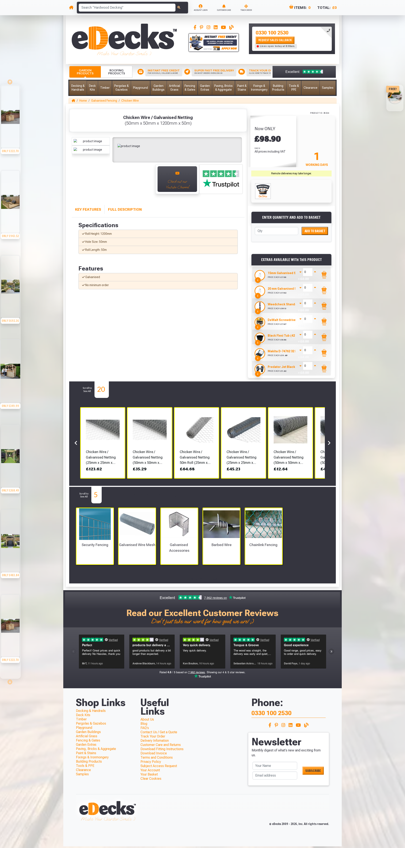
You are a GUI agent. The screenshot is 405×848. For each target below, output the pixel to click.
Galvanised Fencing (104, 100)
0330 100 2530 (272, 33)
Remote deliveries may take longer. (291, 173)
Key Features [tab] (88, 209)
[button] (78, 88)
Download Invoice (153, 753)
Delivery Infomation (154, 741)
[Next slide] (10, 681)
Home (83, 100)
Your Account (150, 770)
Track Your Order (152, 736)
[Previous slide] (76, 181)
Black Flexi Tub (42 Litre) (286, 335)
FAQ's (144, 728)
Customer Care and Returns (160, 745)
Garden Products (85, 71)
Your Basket (149, 774)
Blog (143, 724)
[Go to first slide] (148, 181)
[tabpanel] (292, 39)
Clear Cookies (150, 779)
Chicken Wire (130, 100)
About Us (147, 719)
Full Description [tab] (125, 209)
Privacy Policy (150, 762)
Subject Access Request (158, 766)
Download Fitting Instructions (162, 749)
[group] (10, 127)
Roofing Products (116, 71)
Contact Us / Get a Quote (158, 732)
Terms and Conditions (156, 757)
